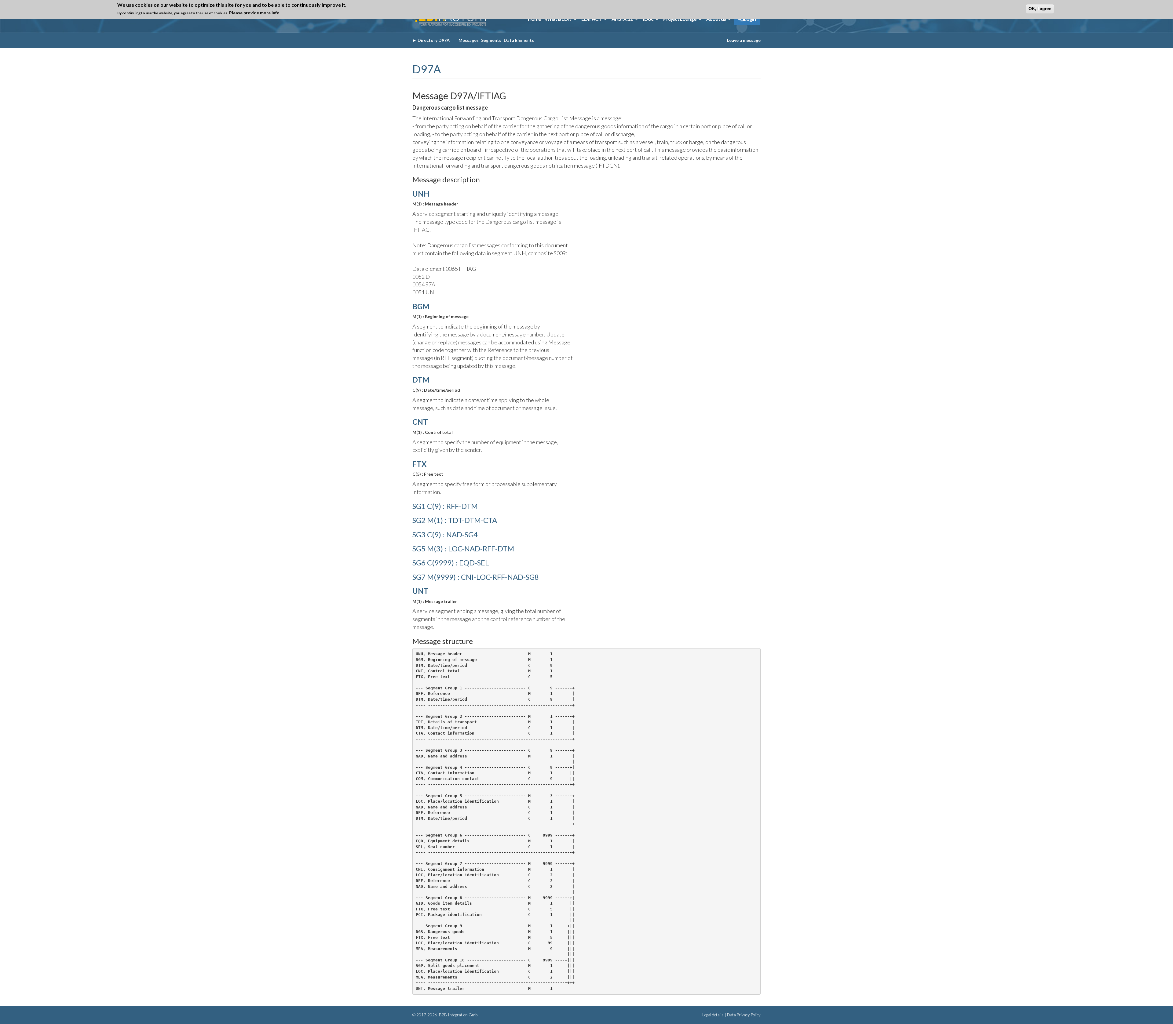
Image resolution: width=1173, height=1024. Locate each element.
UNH (420, 193)
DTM (420, 379)
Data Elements (519, 40)
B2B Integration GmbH (459, 1014)
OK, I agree (1040, 8)
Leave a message (744, 40)
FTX (419, 463)
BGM (420, 306)
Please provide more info (254, 12)
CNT (420, 421)
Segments (491, 40)
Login (749, 19)
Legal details (713, 1014)
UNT (420, 590)
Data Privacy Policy (744, 1014)
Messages (469, 40)
